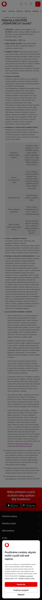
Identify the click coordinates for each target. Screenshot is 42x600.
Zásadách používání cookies (27, 578)
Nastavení (21, 594)
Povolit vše (21, 584)
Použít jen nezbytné (21, 590)
